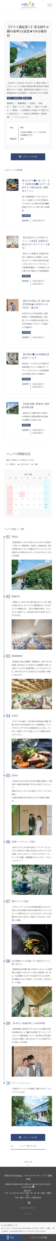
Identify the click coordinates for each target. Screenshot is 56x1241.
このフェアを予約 (29, 157)
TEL (12, 1237)
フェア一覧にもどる (28, 1146)
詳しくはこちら (41, 1231)
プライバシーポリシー (28, 1208)
